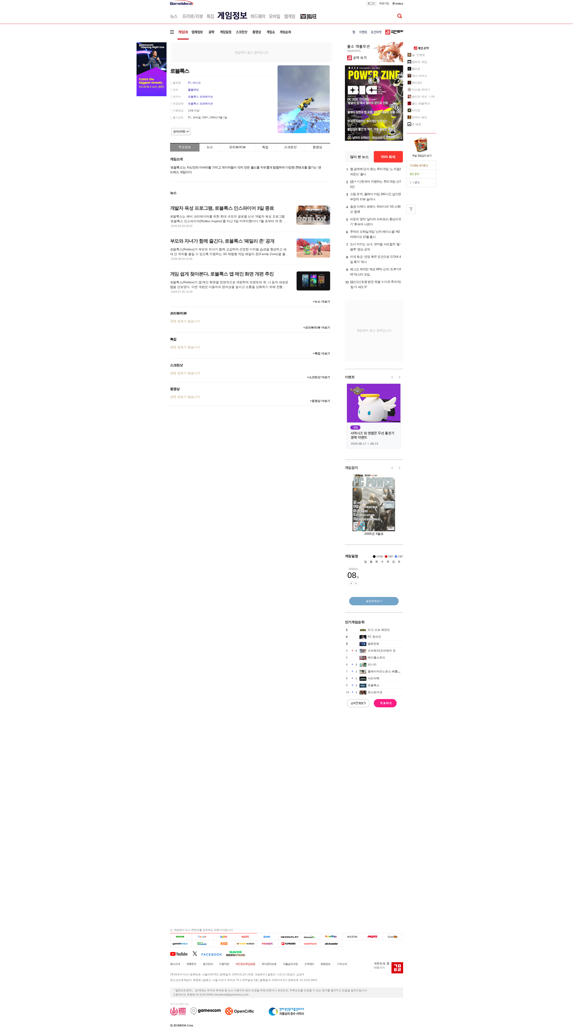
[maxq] (373, 936)
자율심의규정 (290, 964)
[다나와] (310, 936)
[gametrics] (181, 943)
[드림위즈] (393, 936)
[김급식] (224, 943)
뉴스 (210, 147)
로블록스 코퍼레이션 (200, 96)
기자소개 (342, 964)
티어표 (416, 110)
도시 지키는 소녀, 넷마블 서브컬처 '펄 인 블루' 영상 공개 (376, 246)
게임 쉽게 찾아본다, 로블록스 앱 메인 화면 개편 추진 (222, 273)
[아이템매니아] (203, 943)
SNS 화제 (388, 157)
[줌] (267, 936)
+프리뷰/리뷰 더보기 (316, 327)
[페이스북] (213, 953)
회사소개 (175, 964)
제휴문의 (191, 964)
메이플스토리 (376, 657)
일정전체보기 (374, 601)
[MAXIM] (352, 936)
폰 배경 (416, 124)
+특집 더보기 (321, 353)
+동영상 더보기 (320, 401)
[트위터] (196, 953)
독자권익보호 (269, 964)
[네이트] (246, 936)
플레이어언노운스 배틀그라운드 (388, 671)
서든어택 (373, 678)
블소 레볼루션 (421, 103)
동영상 (317, 147)
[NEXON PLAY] (289, 936)
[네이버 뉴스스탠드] (238, 953)
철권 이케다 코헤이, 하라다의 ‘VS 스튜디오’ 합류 (376, 209)
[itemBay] (331, 936)
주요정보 (184, 147)
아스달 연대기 (421, 89)
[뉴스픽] (267, 943)
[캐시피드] (310, 943)
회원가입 (384, 3)
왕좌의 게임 (419, 62)
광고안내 (208, 964)
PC (189, 82)
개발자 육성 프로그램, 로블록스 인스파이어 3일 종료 (222, 208)
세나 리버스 (419, 75)
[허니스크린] (246, 943)
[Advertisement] (251, 52)
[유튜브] (181, 953)
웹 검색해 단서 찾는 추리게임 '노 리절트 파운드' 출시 (376, 171)
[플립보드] (289, 943)
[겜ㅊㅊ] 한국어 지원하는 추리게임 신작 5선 (376, 184)
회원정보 (325, 964)
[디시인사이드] (331, 943)
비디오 (197, 82)
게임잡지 (351, 467)
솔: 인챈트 (418, 55)
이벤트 (350, 377)
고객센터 (309, 964)
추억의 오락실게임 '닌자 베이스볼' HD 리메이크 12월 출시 (375, 234)
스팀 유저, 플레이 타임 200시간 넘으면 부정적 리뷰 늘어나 (375, 196)
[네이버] (181, 936)
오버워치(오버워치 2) (381, 650)
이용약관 (224, 964)
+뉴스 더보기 (321, 301)
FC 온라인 (374, 636)
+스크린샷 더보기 (318, 377)
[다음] (224, 936)
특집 (265, 147)
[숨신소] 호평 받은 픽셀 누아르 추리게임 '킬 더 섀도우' (376, 284)
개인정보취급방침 (245, 964)
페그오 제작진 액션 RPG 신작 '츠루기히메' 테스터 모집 (376, 271)
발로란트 (373, 643)
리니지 (372, 664)
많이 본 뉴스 (359, 157)
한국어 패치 (419, 117)
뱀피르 (416, 68)
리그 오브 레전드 (379, 629)
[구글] (203, 936)
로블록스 (373, 685)
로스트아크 (375, 692)
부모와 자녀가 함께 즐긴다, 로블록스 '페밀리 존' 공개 (222, 240)
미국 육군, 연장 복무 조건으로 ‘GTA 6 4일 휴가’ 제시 (375, 259)
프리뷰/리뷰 (237, 147)
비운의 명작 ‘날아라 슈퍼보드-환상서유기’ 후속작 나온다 (375, 221)
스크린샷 (290, 147)
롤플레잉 (193, 89)
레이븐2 (417, 82)
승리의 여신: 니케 (423, 96)
